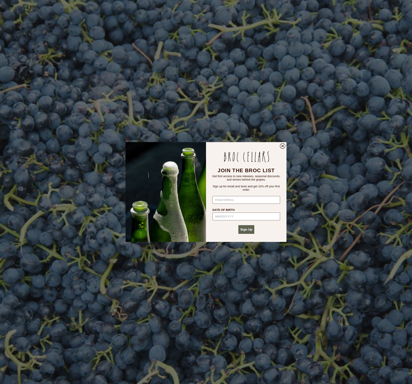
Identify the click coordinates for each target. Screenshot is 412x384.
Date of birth (223, 209)
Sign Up (246, 229)
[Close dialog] (282, 146)
